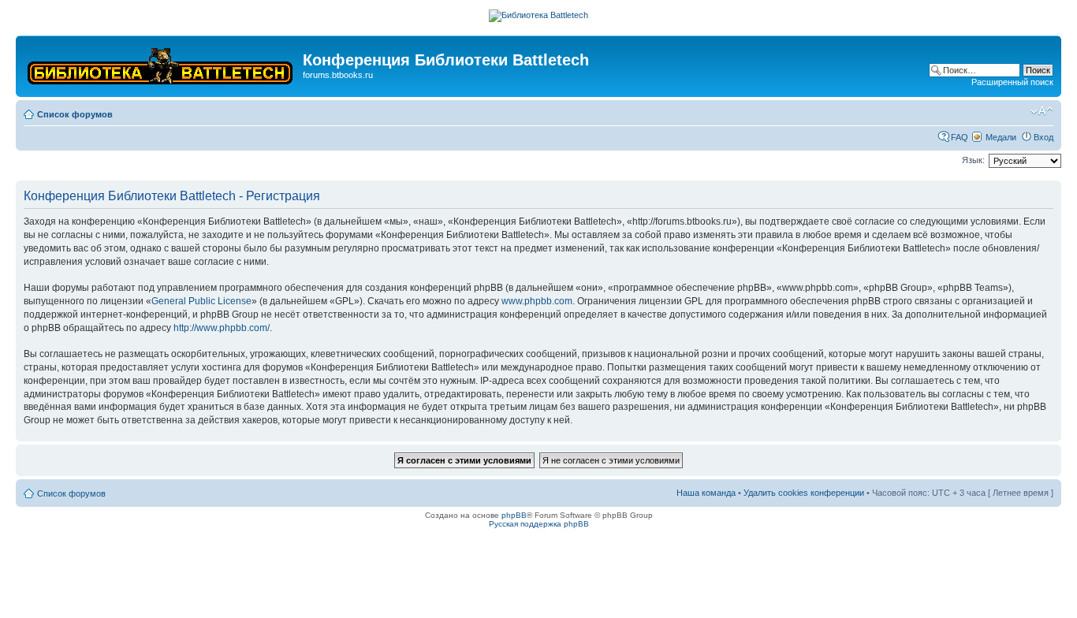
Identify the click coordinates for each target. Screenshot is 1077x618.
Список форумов (75, 114)
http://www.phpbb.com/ (221, 327)
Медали (1001, 137)
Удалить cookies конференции (803, 492)
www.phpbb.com (536, 301)
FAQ (959, 137)
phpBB (514, 515)
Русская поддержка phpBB (539, 523)
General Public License (201, 301)
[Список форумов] (161, 62)
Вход (1043, 137)
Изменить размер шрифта (1041, 111)
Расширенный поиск (1012, 82)
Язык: (973, 160)
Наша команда (706, 492)
